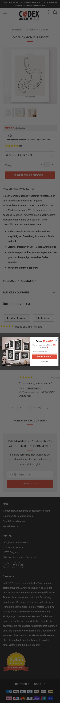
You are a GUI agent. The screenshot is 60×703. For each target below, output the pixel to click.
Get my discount (44, 356)
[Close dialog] (56, 339)
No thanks (44, 362)
